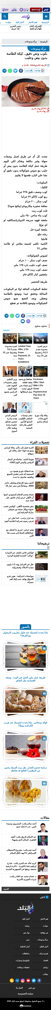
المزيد (6, 889)
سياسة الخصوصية (25, 994)
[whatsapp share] (10, 71)
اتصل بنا (19, 988)
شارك (27, 71)
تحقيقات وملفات (23, 967)
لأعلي (42, 897)
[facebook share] (21, 71)
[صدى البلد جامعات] (23, 10)
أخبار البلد (20, 22)
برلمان (45, 967)
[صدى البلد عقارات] (14, 10)
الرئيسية (45, 22)
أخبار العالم (44, 947)
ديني (28, 940)
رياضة (27, 926)
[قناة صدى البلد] (46, 10)
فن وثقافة (44, 933)
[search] (5, 16)
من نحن (32, 988)
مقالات (45, 974)
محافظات (26, 953)
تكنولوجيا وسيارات (23, 960)
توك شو (27, 933)
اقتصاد (45, 960)
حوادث (8, 22)
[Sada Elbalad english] (5, 10)
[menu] (46, 16)
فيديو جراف (43, 953)
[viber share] (28, 321)
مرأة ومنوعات (31, 41)
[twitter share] (15, 71)
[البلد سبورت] (36, 10)
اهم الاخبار (32, 22)
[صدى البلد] (25, 16)
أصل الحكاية (25, 947)
